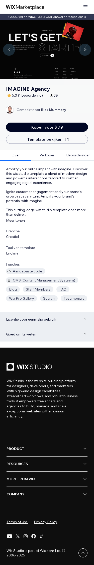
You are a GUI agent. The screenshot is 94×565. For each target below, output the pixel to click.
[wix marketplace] (25, 7)
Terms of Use (17, 522)
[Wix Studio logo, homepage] (30, 367)
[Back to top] (82, 552)
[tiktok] (42, 536)
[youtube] (10, 536)
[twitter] (18, 536)
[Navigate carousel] (9, 50)
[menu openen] (85, 7)
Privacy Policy (45, 522)
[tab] (15, 155)
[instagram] (26, 536)
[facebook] (34, 536)
